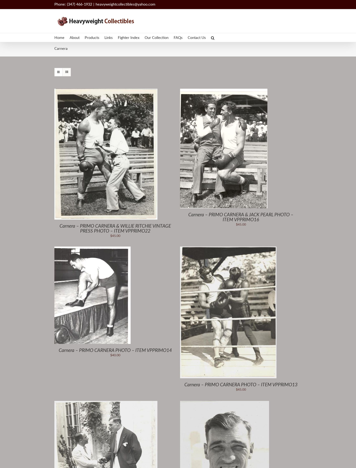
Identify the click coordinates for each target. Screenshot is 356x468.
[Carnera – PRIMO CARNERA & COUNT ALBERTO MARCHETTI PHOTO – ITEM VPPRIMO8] (105, 403)
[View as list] (67, 72)
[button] (212, 37)
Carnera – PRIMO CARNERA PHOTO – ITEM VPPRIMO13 (240, 384)
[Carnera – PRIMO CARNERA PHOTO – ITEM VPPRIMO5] (224, 403)
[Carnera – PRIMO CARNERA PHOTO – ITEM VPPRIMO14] (92, 248)
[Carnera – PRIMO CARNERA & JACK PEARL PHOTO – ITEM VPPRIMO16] (223, 91)
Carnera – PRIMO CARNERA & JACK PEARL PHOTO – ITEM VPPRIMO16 (240, 217)
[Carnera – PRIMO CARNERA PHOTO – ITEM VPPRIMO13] (228, 248)
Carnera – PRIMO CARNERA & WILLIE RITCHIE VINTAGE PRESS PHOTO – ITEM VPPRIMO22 (115, 228)
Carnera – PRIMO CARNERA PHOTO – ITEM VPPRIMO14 (115, 350)
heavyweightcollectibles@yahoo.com (125, 4)
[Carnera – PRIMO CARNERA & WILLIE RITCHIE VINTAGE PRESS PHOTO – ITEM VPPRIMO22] (105, 91)
